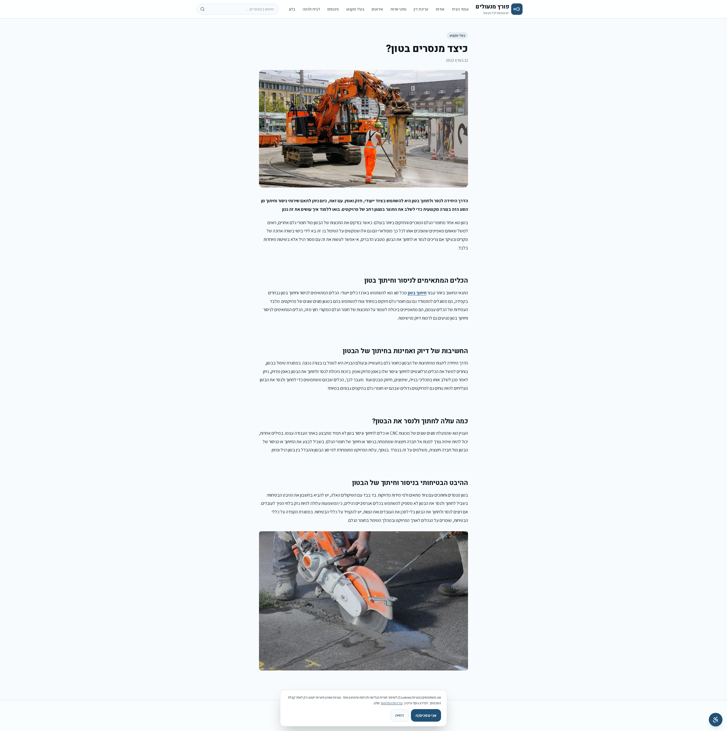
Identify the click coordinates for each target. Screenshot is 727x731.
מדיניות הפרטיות (392, 703)
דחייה (399, 715)
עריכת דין (421, 9)
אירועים (377, 9)
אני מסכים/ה (425, 715)
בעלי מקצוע (355, 9)
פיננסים (333, 9)
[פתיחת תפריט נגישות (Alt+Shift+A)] (715, 719)
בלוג (292, 9)
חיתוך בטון (417, 293)
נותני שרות (398, 9)
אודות (440, 9)
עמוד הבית (460, 9)
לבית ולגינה (311, 9)
